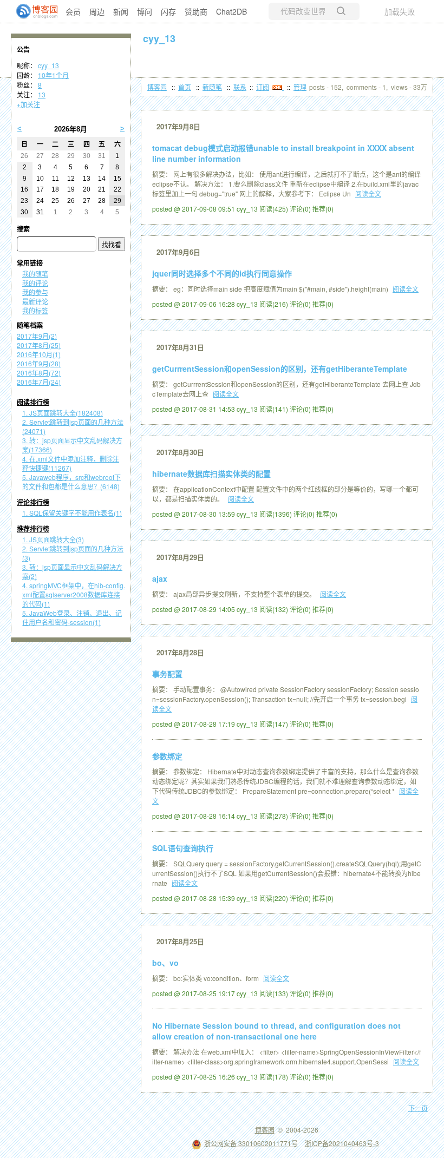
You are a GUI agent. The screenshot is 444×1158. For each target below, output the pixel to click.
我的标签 (35, 310)
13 (41, 94)
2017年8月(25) (39, 345)
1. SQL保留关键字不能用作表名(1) (72, 512)
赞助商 (196, 11)
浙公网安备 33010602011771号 (251, 1143)
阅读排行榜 (33, 402)
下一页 (418, 1108)
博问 (144, 11)
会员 (73, 11)
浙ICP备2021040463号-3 (342, 1143)
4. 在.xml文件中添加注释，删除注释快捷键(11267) (70, 463)
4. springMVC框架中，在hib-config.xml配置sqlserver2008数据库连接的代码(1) (73, 594)
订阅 (262, 86)
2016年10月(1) (39, 354)
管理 (299, 86)
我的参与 (35, 292)
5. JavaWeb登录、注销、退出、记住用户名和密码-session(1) (72, 617)
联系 (239, 86)
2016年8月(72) (39, 372)
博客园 (157, 86)
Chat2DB (231, 11)
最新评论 (35, 301)
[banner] (32, 11)
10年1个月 (53, 75)
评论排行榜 (33, 502)
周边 (97, 11)
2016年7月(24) (39, 381)
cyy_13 (159, 38)
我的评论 (35, 282)
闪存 (168, 11)
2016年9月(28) (39, 363)
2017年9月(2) (37, 335)
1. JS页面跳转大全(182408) (62, 412)
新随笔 (212, 86)
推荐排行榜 (33, 529)
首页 (184, 86)
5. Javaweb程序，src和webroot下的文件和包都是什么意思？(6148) (71, 481)
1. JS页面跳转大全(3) (53, 539)
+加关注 (28, 104)
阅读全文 (368, 193)
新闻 (120, 11)
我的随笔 (35, 273)
